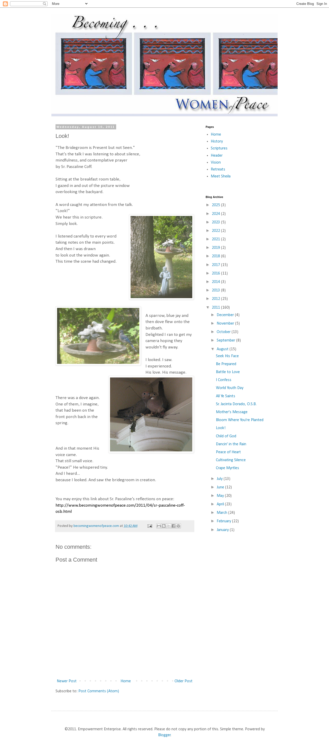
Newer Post (67, 681)
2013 (216, 290)
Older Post (184, 681)
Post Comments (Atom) (98, 691)
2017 (216, 265)
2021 (216, 239)
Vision (216, 162)
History (217, 141)
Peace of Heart (228, 452)
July (220, 479)
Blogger (164, 735)
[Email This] (158, 525)
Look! (221, 428)
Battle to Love (228, 372)
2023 (216, 222)
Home (126, 681)
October (224, 332)
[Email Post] (149, 526)
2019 (216, 248)
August (223, 349)
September (226, 340)
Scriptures (219, 148)
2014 (216, 282)
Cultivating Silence (231, 460)
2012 (216, 299)
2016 (216, 273)
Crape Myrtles (227, 468)
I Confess (223, 380)
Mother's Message (232, 412)
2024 (216, 214)
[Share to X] (168, 525)
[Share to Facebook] (173, 525)
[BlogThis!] (163, 525)
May (221, 496)
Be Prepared (226, 364)
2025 (216, 205)
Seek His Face (227, 356)
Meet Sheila (221, 176)
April (221, 504)
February (224, 521)
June (221, 487)
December (226, 315)
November (226, 323)
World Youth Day (229, 388)
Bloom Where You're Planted (239, 420)
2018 (216, 256)
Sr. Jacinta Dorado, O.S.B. (236, 404)
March (222, 513)
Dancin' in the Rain (231, 444)
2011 (216, 308)
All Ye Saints (225, 396)
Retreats (218, 169)
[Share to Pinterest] (178, 525)
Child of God (226, 436)
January (223, 530)
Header (217, 156)
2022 (216, 231)
